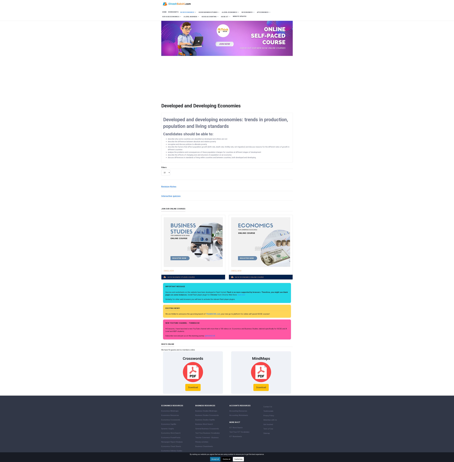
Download (193, 387)
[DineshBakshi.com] (227, 4)
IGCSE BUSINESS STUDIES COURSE (181, 277)
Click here (242, 295)
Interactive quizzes (171, 196)
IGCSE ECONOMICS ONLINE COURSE (249, 277)
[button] (188, 12)
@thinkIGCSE (210, 336)
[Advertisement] (227, 84)
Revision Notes (168, 186)
